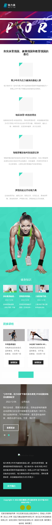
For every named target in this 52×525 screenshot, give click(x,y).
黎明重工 (28, 523)
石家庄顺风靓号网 (8, 513)
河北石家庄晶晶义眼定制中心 (27, 513)
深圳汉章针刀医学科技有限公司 (21, 520)
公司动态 (26, 401)
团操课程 (8, 324)
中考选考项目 (10, 344)
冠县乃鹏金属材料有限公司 (23, 516)
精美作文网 (38, 520)
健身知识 (26, 279)
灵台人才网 (7, 516)
